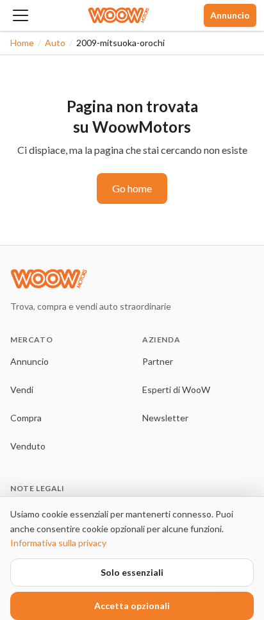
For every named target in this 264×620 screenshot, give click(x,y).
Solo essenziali (132, 572)
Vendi (21, 389)
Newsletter (165, 417)
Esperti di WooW (176, 389)
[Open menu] (20, 15)
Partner (157, 361)
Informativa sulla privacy (58, 542)
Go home (132, 188)
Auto (55, 42)
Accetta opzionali (132, 605)
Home (22, 42)
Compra (26, 417)
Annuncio (230, 15)
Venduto (27, 445)
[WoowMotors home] (118, 15)
